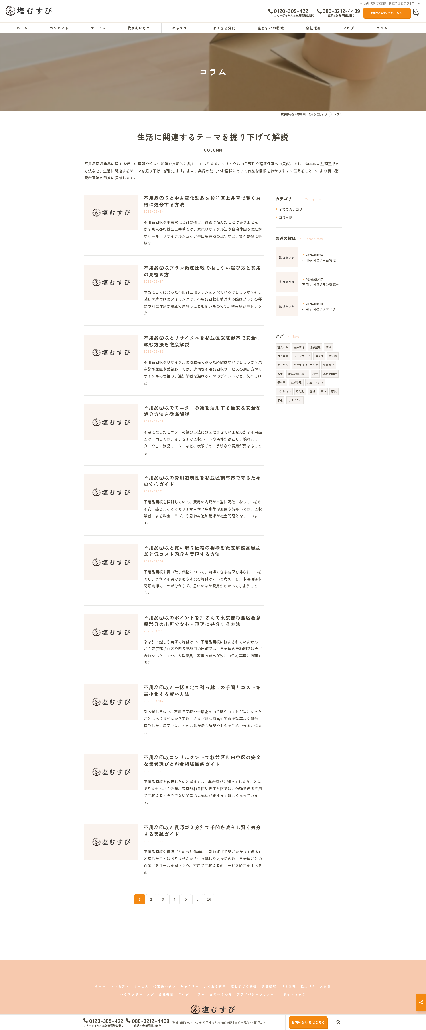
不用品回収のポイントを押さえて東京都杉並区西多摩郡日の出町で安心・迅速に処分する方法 (202, 620)
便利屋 (281, 382)
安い (323, 391)
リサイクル (295, 400)
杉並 (315, 374)
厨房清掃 (299, 347)
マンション (284, 391)
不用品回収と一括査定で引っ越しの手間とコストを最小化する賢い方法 (202, 690)
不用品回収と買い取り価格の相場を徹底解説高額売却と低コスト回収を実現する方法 (202, 550)
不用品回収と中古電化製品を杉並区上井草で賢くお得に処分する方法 (202, 201)
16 (209, 899)
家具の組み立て (297, 374)
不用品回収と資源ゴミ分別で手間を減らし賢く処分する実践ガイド (202, 830)
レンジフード (302, 356)
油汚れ (319, 356)
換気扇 (333, 356)
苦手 (280, 374)
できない (328, 365)
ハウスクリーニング (306, 365)
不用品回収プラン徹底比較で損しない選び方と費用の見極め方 (202, 270)
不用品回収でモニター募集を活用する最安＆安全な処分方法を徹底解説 (202, 410)
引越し (300, 391)
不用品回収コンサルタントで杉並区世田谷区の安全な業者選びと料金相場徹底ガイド (202, 760)
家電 (280, 400)
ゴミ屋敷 (285, 217)
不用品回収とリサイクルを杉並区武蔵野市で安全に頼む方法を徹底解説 (202, 340)
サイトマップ (294, 994)
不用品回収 (330, 374)
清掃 (328, 347)
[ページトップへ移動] (338, 1022)
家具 (334, 391)
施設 (312, 391)
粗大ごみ (282, 347)
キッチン (282, 365)
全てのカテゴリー (292, 209)
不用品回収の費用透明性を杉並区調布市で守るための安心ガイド (202, 480)
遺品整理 (315, 347)
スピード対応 (315, 382)
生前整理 (296, 382)
